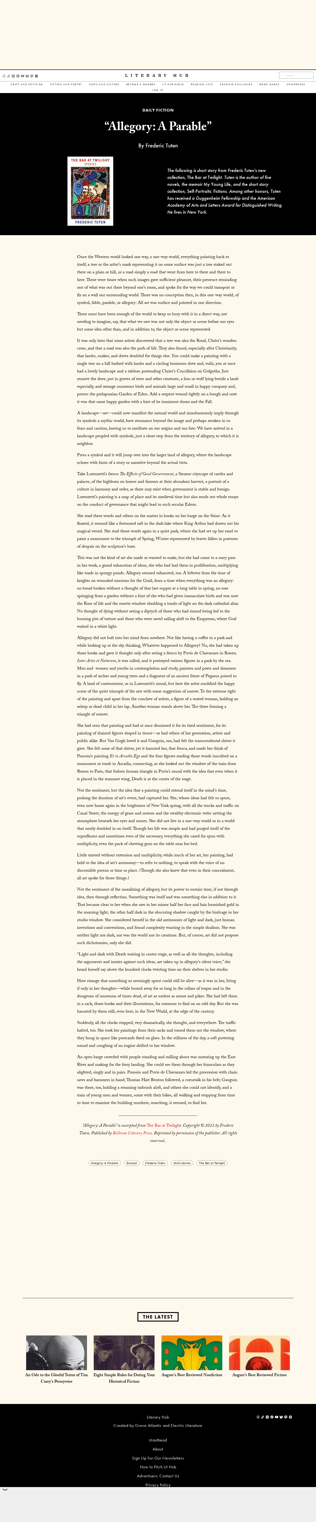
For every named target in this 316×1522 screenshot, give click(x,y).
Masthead (158, 1440)
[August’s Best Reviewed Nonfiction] (191, 1365)
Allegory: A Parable (104, 1163)
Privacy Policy (158, 1485)
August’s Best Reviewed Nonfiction (191, 1375)
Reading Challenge (236, 84)
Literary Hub (158, 75)
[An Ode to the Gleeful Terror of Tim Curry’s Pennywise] (56, 1365)
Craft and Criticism (27, 84)
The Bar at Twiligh (163, 1126)
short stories (182, 1163)
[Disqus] (158, 1225)
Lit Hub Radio (173, 84)
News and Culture (104, 84)
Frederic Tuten (155, 1163)
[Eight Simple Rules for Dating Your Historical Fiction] (124, 1365)
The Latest (158, 1316)
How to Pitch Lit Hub (158, 1466)
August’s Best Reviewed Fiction (259, 1375)
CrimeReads (296, 84)
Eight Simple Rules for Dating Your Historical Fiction (124, 1379)
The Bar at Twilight (212, 1163)
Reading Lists (202, 84)
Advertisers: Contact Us (158, 1475)
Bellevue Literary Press (132, 1133)
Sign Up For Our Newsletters (158, 1458)
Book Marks (270, 84)
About (158, 1449)
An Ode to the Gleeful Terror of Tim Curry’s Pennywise (56, 1379)
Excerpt (132, 1163)
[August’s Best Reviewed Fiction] (259, 1365)
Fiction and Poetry (66, 84)
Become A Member (140, 84)
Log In (158, 90)
